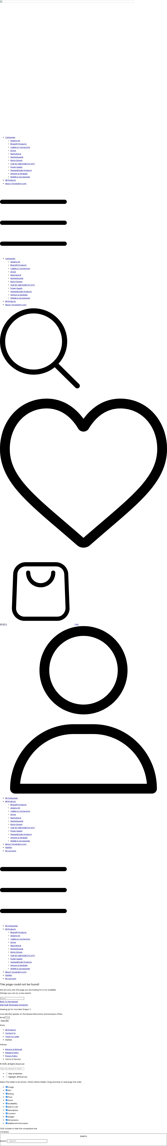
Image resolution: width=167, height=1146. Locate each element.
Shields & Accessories (20, 177)
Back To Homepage (9, 1001)
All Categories (11, 798)
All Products (10, 180)
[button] (83, 221)
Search (3, 1141)
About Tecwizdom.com (15, 183)
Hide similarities (15, 1073)
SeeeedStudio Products (21, 170)
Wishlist (8, 847)
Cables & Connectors (20, 147)
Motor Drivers (16, 160)
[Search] (51, 1141)
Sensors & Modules (19, 173)
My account (10, 851)
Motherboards (16, 157)
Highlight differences (17, 1077)
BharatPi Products (18, 144)
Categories (10, 137)
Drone (13, 150)
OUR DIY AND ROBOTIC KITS (22, 164)
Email (2, 1017)
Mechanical (15, 154)
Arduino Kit (15, 140)
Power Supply (16, 167)
